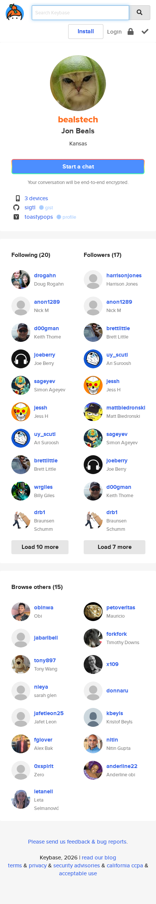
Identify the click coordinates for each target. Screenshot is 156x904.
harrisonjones (124, 275)
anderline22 (121, 766)
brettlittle (46, 460)
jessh (40, 407)
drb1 (39, 512)
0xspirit (43, 766)
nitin (112, 740)
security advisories (76, 865)
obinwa (43, 607)
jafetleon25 (49, 713)
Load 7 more (115, 546)
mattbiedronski (125, 407)
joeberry (44, 355)
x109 (112, 664)
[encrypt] (131, 31)
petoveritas (120, 607)
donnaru (117, 690)
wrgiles (43, 487)
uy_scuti (45, 434)
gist (48, 207)
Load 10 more (40, 546)
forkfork (116, 634)
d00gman (46, 328)
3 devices (36, 198)
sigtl (30, 207)
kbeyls (114, 713)
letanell (43, 791)
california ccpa (125, 865)
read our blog (99, 857)
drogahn (45, 275)
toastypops (39, 217)
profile (68, 217)
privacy (38, 865)
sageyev (44, 381)
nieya (41, 687)
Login (114, 32)
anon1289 (47, 302)
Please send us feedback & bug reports (77, 841)
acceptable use (78, 873)
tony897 (45, 660)
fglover (43, 740)
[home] (15, 10)
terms (15, 865)
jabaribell (46, 638)
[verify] (145, 31)
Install (86, 31)
